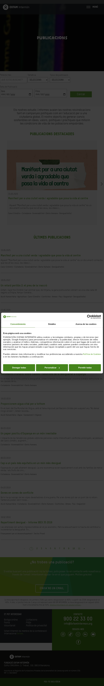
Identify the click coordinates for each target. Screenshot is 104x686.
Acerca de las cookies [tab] (86, 324)
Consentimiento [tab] (18, 324)
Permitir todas (85, 367)
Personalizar (50, 367)
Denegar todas (19, 367)
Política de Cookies (92, 354)
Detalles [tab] (52, 324)
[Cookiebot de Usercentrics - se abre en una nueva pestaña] (89, 317)
